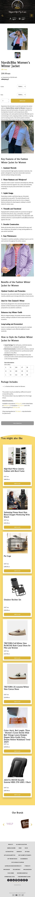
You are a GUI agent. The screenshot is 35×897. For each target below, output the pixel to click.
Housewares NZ (24, 858)
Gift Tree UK (16, 407)
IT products (27, 865)
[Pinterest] (26, 880)
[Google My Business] (16, 880)
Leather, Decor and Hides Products (13, 865)
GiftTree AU (18, 403)
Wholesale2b (7, 869)
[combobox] (21, 86)
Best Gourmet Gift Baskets (24, 855)
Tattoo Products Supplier (17, 862)
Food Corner (11, 873)
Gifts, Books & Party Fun (9, 855)
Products (10, 844)
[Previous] (4, 824)
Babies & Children (11, 848)
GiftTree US (7, 405)
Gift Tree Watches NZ (12, 858)
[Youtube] (19, 880)
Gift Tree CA (20, 405)
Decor (26, 848)
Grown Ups (19, 851)
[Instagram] (21, 880)
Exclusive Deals (16, 869)
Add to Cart (22, 100)
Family (20, 848)
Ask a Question (5, 422)
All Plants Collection (21, 844)
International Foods (10, 876)
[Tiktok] (24, 880)
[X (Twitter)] (11, 880)
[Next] (31, 824)
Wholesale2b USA (27, 869)
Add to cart (17, 483)
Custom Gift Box (9, 851)
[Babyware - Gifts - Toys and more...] (17, 8)
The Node (18, 411)
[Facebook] (8, 880)
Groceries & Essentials (22, 873)
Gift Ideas (27, 851)
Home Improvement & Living (24, 876)
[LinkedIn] (13, 880)
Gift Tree (4, 69)
